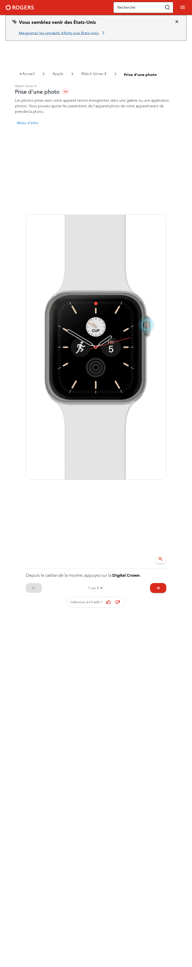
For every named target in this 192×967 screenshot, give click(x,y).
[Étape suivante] (96, 347)
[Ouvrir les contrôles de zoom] (160, 559)
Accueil (28, 73)
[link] (62, 33)
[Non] (117, 601)
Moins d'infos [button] (27, 123)
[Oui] (108, 601)
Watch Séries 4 (93, 73)
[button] (167, 7)
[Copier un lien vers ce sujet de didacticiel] (65, 91)
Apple (57, 73)
